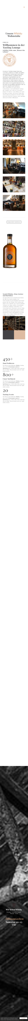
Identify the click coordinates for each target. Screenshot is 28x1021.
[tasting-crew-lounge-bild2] (14, 136)
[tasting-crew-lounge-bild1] (14, 118)
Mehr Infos (21, 1019)
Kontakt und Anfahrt (13, 933)
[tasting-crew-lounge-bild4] (14, 173)
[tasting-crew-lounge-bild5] (14, 192)
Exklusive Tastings (14, 222)
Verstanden (23, 1018)
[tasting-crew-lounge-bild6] (14, 210)
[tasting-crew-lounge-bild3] (14, 155)
